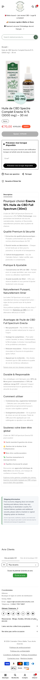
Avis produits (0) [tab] (10, 558)
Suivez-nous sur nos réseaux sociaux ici (17, 367)
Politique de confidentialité (20, 651)
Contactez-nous (13, 658)
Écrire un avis (20, 575)
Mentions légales (26, 658)
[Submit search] (36, 37)
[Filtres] (4, 565)
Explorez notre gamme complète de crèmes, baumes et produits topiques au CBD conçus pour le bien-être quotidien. (19, 480)
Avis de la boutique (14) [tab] (28, 558)
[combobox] (18, 37)
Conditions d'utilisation (11, 655)
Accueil (4, 47)
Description (7, 195)
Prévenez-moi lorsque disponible (20, 166)
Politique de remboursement (20, 647)
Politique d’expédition (29, 655)
